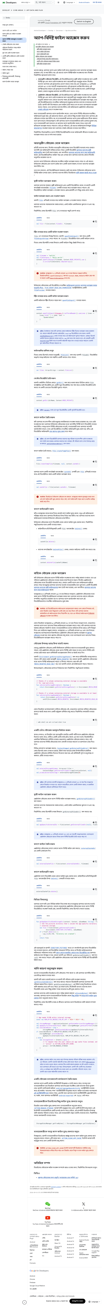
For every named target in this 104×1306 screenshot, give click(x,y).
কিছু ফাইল (75, 996)
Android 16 (70, 1241)
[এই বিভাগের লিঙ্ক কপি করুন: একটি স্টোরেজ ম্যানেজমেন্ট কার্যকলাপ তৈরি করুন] (79, 1079)
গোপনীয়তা (45, 1252)
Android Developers (40, 30)
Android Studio (84, 2)
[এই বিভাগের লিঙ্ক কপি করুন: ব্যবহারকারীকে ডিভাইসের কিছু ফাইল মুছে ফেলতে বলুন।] (85, 1101)
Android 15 (70, 1244)
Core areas (18, 10)
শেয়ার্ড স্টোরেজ (43, 110)
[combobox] (45, 2)
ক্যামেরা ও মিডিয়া (47, 1249)
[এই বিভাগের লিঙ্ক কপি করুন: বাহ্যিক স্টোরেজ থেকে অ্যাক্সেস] (68, 573)
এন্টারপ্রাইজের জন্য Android (34, 1246)
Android (32, 1242)
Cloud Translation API (53, 23)
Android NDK (83, 1258)
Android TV (58, 1256)
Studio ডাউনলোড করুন (84, 1253)
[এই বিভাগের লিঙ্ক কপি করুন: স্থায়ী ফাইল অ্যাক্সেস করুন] (58, 181)
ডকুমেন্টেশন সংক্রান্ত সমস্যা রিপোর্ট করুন (96, 1246)
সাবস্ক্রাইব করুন (77, 1301)
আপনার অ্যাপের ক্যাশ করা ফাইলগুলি (82, 153)
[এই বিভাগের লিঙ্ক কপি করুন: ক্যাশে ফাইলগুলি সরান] (56, 509)
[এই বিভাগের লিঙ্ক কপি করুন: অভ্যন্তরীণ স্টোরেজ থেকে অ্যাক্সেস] (71, 143)
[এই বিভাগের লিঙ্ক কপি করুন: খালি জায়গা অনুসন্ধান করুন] (64, 969)
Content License (56, 1187)
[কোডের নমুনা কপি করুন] (96, 221)
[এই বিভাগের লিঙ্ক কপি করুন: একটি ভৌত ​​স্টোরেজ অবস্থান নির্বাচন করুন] (72, 730)
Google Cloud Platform (37, 1286)
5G (43, 1256)
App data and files (35, 10)
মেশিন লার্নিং (45, 1241)
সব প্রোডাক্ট (33, 1289)
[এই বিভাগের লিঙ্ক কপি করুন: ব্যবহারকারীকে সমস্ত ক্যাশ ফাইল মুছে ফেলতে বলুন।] (81, 1132)
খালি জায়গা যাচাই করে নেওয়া (86, 173)
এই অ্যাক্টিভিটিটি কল (41, 1093)
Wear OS (57, 1243)
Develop (6, 10)
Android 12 (70, 1254)
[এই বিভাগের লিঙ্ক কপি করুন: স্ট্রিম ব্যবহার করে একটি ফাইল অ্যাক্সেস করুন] (70, 296)
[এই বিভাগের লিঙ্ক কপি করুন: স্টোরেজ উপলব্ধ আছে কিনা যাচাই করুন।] (71, 644)
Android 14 (70, 1248)
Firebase (32, 1282)
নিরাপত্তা (32, 1250)
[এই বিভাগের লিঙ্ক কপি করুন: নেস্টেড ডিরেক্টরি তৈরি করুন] (58, 378)
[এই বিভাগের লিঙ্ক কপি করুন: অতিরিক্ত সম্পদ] (52, 1163)
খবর (31, 1256)
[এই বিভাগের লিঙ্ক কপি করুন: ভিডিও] (42, 1173)
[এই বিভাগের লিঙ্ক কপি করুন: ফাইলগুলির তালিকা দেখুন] (56, 351)
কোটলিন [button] (39, 218)
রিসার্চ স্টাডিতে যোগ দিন (96, 1256)
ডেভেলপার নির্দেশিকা (82, 1245)
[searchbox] (13, 18)
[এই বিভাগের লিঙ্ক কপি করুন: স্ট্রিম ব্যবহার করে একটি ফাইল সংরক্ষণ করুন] (70, 232)
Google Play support (95, 1251)
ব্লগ (30, 1260)
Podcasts (33, 1263)
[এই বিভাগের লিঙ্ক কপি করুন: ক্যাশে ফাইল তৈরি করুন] (57, 417)
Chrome (32, 1279)
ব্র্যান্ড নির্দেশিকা (50, 1296)
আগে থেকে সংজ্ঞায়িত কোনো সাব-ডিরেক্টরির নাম (73, 953)
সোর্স (31, 1253)
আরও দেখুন (24, 2)
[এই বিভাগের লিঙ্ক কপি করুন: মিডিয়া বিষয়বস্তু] (50, 900)
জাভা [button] (48, 218)
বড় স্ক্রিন (57, 1240)
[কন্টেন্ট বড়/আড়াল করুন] (49, 44)
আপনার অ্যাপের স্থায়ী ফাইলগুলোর (46, 587)
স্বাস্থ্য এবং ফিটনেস (45, 1245)
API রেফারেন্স (83, 1250)
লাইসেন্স (40, 1296)
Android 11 (70, 1257)
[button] (13, 44)
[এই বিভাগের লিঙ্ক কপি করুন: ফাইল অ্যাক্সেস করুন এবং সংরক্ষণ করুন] (67, 196)
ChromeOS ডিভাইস (58, 1247)
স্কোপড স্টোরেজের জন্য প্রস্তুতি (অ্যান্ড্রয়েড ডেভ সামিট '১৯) (58, 1178)
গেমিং (43, 1238)
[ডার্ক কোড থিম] (93, 221)
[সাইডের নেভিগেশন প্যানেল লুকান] (24, 1302)
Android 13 (70, 1251)
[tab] (39, 217)
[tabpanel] (65, 223)
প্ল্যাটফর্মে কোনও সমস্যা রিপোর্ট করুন (96, 1239)
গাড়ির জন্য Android (58, 1252)
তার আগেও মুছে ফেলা (57, 432)
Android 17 (70, 1238)
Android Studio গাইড (84, 1240)
